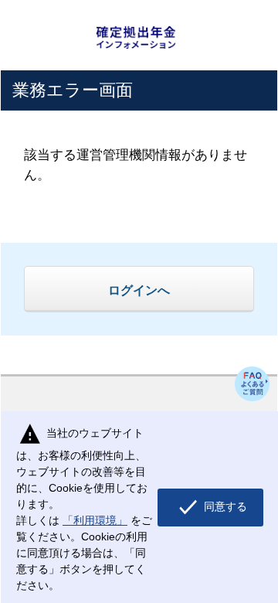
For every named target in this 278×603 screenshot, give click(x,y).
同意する (224, 506)
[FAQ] (252, 383)
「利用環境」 (95, 520)
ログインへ (139, 290)
